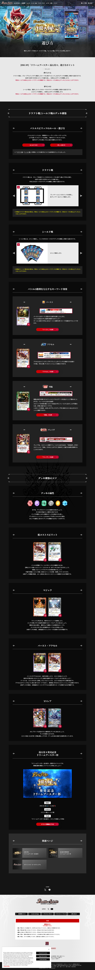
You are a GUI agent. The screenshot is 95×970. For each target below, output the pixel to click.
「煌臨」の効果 (47, 415)
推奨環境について (22, 914)
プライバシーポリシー (47, 914)
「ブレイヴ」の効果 (47, 457)
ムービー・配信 (49, 3)
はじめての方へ (17, 3)
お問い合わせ (74, 914)
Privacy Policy (7, 966)
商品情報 (23, 3)
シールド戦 (27, 152)
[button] (14, 195)
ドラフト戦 (20, 152)
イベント (55, 3)
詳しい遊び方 (61, 145)
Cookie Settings (35, 914)
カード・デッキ (41, 3)
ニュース (28, 3)
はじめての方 (33, 145)
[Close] (48, 949)
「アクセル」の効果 (47, 372)
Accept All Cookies (43, 953)
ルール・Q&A (34, 3)
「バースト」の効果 (47, 329)
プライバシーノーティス (61, 914)
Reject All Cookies (43, 956)
